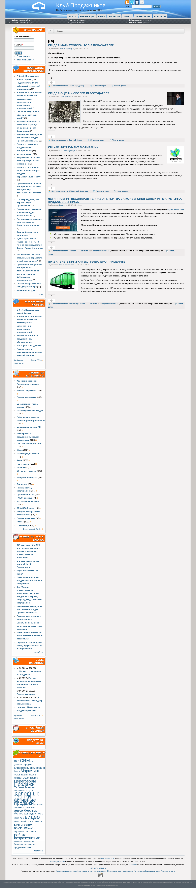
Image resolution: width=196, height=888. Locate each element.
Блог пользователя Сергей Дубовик (67, 140)
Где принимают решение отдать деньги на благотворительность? (29, 222)
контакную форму (57, 862)
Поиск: (128, 6)
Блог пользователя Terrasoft (64, 251)
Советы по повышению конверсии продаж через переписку (29, 626)
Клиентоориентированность (32, 767)
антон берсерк (25, 810)
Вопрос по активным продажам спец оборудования (27, 147)
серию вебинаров (175, 210)
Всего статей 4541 (31, 529)
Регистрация (23, 56)
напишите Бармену (98, 868)
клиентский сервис (24, 821)
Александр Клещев (66, 265)
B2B (16, 761)
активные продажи (25, 801)
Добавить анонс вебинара (140, 20)
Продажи (24, 784)
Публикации (87, 17)
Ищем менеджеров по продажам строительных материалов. (29, 580)
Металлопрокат (24, 154)
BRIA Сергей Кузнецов (67, 151)
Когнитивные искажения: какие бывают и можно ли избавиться (30, 636)
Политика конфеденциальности (147, 871)
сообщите (133, 865)
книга (38, 821)
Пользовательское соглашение (120, 871)
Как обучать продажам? (29, 345)
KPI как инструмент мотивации (73, 147)
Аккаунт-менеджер (26, 694)
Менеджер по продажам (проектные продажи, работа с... (29, 684)
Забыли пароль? (25, 60)
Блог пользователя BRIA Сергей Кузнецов (70, 191)
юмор (28, 847)
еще (41, 294)
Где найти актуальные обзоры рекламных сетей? (28, 115)
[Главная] (41, 9)
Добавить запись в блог (21, 20)
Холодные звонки (27, 795)
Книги (101, 17)
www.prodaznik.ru (107, 858)
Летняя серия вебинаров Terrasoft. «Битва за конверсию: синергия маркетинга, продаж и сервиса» (115, 200)
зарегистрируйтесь (101, 251)
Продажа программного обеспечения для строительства (29, 212)
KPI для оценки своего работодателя (78, 93)
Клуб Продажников (81, 5)
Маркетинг (30, 771)
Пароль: (18, 45)
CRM (25, 760)
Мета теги (38, 851)
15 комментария (97, 140)
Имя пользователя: (23, 37)
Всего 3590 (36, 360)
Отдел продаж (30, 777)
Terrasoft (62, 205)
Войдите (84, 251)
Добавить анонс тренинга (139, 23)
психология (31, 831)
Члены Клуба (143, 17)
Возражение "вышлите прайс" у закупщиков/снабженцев (28, 161)
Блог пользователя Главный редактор (68, 86)
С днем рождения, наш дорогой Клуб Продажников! (28, 202)
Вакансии (114, 17)
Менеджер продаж (26, 290)
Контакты (160, 17)
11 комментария (99, 86)
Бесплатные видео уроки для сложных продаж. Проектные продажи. (29, 137)
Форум (72, 17)
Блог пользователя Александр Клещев (68, 304)
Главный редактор (65, 49)
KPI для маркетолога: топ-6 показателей (81, 45)
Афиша (128, 17)
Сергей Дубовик (65, 96)
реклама (18, 841)
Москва (32, 678)
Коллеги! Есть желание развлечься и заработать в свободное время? (30, 258)
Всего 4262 (36, 715)
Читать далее (120, 86)
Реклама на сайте (168, 871)
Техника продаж (24, 787)
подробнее (38, 652)
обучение (21, 828)
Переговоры (25, 781)
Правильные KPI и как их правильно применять (86, 261)
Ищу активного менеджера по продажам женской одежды (29, 352)
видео (32, 817)
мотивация (23, 825)
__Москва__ (23, 671)
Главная (60, 31)
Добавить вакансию (78, 20)
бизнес (18, 813)
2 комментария (102, 191)
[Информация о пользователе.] (175, 104)
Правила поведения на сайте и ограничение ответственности (81, 871)
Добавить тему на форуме (22, 23)
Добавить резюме (77, 23)
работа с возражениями (27, 836)
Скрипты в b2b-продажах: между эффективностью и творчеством (30, 645)
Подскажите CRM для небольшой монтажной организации (28, 86)
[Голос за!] (51, 82)
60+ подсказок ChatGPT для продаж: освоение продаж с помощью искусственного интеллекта (28, 551)
